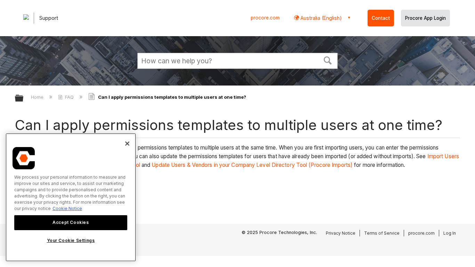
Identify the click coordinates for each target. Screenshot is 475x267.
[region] (71, 197)
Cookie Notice (67, 208)
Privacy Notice (340, 233)
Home (38, 97)
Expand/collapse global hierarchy (23, 99)
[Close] (127, 143)
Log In (449, 233)
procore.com (265, 18)
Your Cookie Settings (71, 240)
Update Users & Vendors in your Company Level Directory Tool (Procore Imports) (252, 165)
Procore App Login (425, 18)
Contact (381, 18)
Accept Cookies (71, 222)
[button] (328, 60)
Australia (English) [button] (320, 18)
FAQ (69, 97)
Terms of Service (382, 233)
